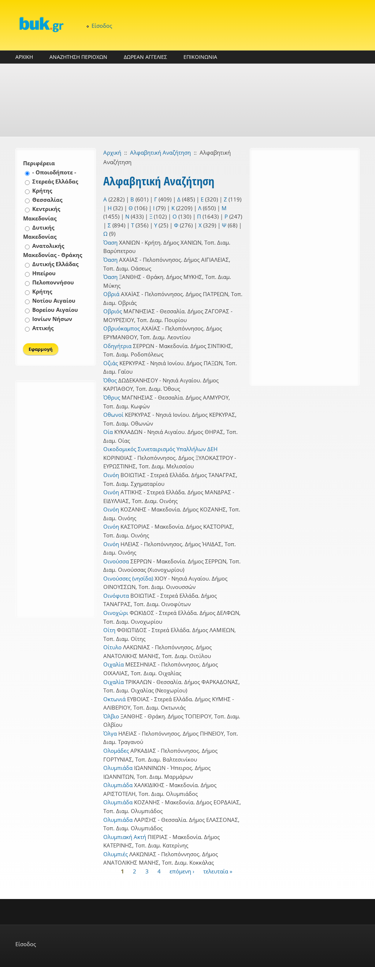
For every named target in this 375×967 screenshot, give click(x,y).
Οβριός (112, 311)
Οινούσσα (116, 561)
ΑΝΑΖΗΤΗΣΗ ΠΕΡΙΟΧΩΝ (78, 56)
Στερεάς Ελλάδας (55, 181)
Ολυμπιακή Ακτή (124, 837)
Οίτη (109, 630)
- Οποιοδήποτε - (54, 172)
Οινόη (111, 475)
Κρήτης (42, 190)
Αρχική (112, 152)
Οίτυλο (112, 647)
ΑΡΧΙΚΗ (24, 56)
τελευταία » (217, 871)
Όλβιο (111, 716)
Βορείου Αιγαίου (55, 309)
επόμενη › (182, 871)
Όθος (110, 380)
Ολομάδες (116, 750)
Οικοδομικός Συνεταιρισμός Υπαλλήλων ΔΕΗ (160, 449)
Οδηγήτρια (117, 346)
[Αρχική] (41, 24)
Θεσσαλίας (47, 199)
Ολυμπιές (115, 854)
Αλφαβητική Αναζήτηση (160, 152)
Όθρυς (111, 397)
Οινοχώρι (115, 612)
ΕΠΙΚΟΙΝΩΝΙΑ (200, 56)
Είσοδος (102, 25)
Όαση (110, 242)
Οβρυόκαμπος (121, 328)
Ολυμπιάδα (118, 767)
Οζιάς (110, 363)
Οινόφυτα (116, 595)
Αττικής (42, 328)
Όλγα (110, 733)
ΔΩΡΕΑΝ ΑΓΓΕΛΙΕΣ (145, 56)
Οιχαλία (113, 664)
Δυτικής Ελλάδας (55, 264)
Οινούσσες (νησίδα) (128, 578)
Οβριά (111, 294)
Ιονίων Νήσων (52, 318)
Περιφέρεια (39, 163)
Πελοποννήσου (53, 282)
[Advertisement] (187, 100)
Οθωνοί (113, 414)
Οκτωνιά (114, 699)
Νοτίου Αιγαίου (53, 300)
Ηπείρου (44, 273)
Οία (108, 431)
